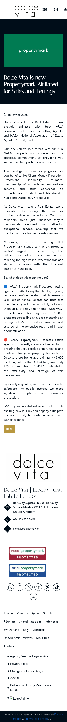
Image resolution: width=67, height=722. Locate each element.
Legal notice (40, 656)
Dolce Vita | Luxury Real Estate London (33, 492)
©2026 (14, 677)
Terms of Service (37, 719)
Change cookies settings (26, 671)
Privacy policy (19, 663)
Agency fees (18, 656)
